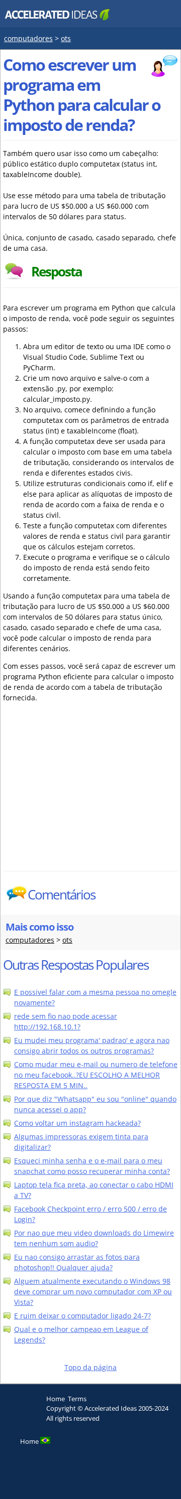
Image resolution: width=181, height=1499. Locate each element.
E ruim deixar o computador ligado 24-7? (82, 1315)
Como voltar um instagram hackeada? (77, 1123)
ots (66, 38)
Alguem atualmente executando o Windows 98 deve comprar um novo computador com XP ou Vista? (93, 1291)
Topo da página (90, 1367)
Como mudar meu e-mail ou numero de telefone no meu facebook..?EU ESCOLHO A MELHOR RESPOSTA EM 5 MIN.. (95, 1075)
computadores (28, 38)
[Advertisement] (90, 795)
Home (55, 1398)
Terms (77, 1398)
